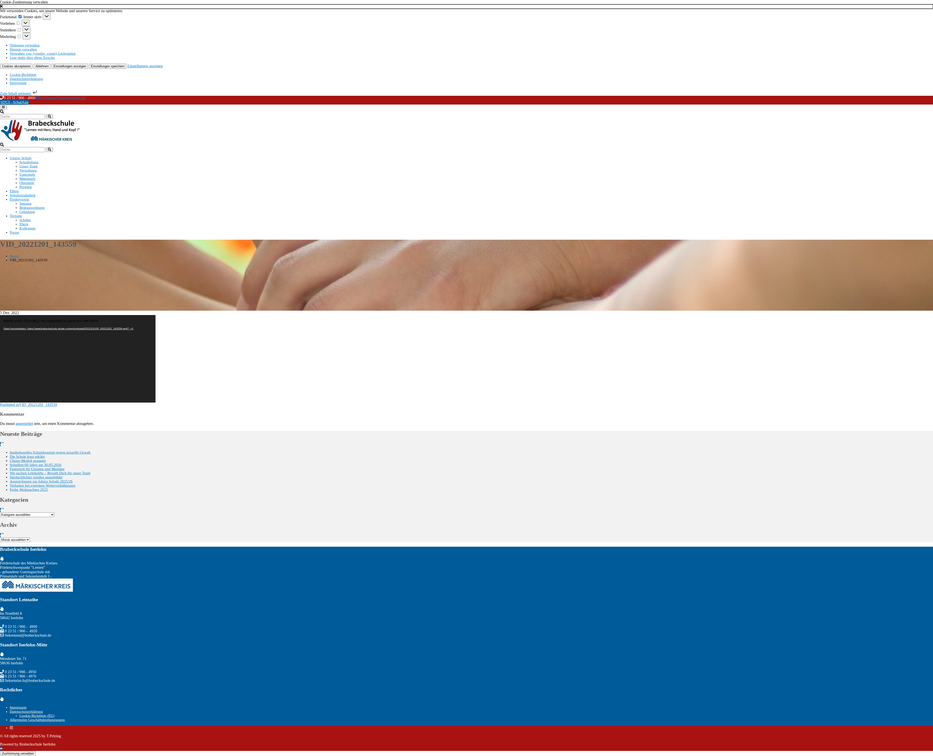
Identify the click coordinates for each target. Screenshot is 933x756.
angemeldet (24, 424)
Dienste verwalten (23, 49)
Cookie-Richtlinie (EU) (36, 716)
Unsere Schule (21, 158)
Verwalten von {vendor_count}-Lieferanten (43, 53)
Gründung (27, 212)
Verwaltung (28, 170)
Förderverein (19, 199)
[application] (78, 359)
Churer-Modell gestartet (28, 461)
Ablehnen (42, 66)
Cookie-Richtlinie (23, 75)
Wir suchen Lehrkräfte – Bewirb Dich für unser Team (50, 473)
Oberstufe (26, 183)
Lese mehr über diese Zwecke (32, 58)
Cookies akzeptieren (16, 66)
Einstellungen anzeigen (69, 66)
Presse (14, 232)
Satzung (25, 203)
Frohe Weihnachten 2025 (29, 490)
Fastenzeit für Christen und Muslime (37, 469)
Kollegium (27, 228)
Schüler (25, 220)
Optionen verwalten (25, 45)
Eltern (14, 191)
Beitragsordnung (32, 208)
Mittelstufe (27, 179)
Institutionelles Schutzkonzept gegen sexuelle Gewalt (50, 452)
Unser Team (28, 166)
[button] (466, 6)
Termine (16, 216)
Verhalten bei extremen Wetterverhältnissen (42, 485)
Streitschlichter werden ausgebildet (36, 477)
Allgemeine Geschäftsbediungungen (37, 720)
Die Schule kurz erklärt (27, 456)
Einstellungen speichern (107, 66)
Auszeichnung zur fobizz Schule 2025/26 (41, 481)
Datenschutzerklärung (26, 79)
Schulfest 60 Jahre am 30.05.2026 (35, 465)
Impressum (18, 83)
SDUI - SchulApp (14, 102)
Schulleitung (28, 162)
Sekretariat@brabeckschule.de (62, 98)
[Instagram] (11, 728)
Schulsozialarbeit (22, 195)
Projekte (25, 187)
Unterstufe (27, 174)
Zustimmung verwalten (18, 753)
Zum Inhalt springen (16, 93)
